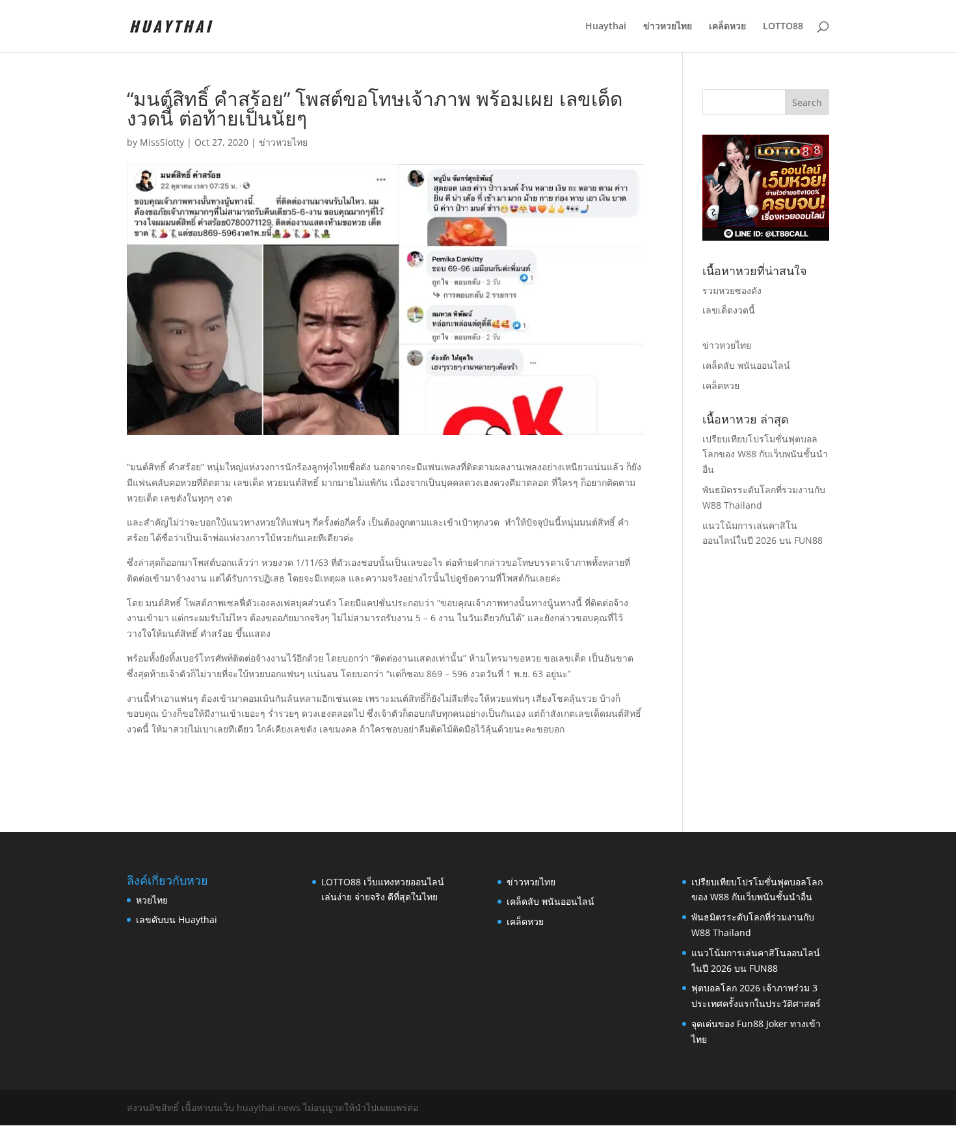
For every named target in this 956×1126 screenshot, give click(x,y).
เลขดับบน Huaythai (176, 919)
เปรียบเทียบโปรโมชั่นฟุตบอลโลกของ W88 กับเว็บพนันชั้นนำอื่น (765, 454)
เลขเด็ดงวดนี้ (728, 310)
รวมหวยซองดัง (732, 290)
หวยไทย (152, 900)
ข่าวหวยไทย (667, 26)
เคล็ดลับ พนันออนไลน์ (746, 365)
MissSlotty (162, 142)
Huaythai (605, 26)
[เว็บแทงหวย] (765, 237)
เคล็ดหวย (727, 26)
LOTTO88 (783, 26)
